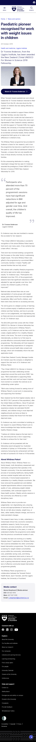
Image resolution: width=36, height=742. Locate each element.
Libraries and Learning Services (11, 655)
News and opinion (14, 19)
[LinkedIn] (7, 629)
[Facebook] (3, 629)
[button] (34, 2)
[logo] (18, 8)
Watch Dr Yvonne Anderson (15, 91)
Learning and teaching (8, 659)
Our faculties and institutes (10, 643)
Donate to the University (9, 699)
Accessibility (4, 724)
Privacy (19, 724)
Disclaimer (4, 726)
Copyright (12, 724)
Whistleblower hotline (8, 711)
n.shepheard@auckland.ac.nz (18, 598)
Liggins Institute (21, 48)
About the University (8, 639)
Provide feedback (7, 707)
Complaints (5, 703)
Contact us (5, 687)
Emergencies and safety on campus (12, 695)
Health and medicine (8, 48)
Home (3, 19)
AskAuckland (5, 691)
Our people (5, 666)
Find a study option (7, 662)
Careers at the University (9, 674)
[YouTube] (16, 629)
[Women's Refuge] (4, 720)
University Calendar (7, 670)
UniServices (5, 678)
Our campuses (6, 651)
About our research (7, 647)
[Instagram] (11, 629)
